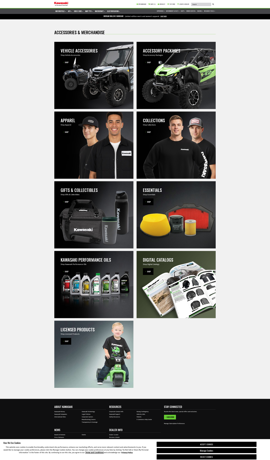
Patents (139, 417)
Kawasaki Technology (88, 411)
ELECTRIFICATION (113, 11)
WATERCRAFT (99, 11)
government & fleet (172, 11)
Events (84, 434)
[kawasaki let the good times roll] (61, 4)
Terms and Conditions (94, 453)
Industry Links (141, 414)
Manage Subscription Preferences (174, 423)
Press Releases (59, 437)
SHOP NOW (163, 16)
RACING (199, 11)
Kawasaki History (59, 411)
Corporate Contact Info (116, 411)
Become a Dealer (114, 437)
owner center (190, 11)
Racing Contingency (142, 411)
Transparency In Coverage (90, 422)
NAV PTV (88, 11)
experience (160, 11)
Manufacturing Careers (89, 419)
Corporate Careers (87, 417)
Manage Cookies (206, 450)
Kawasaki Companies (60, 414)
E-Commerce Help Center (144, 419)
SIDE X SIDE (78, 11)
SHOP (182, 11)
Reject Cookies (206, 456)
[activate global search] (213, 4)
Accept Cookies (206, 444)
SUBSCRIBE (170, 417)
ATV (69, 11)
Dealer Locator (113, 434)
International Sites (60, 417)
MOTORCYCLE (60, 11)
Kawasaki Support (114, 414)
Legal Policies (86, 414)
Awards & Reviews (59, 434)
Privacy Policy (127, 453)
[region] (135, 449)
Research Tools (209, 11)
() (152, 4)
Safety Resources (114, 417)
